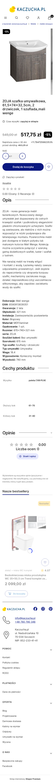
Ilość (4, 150)
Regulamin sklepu (11, 667)
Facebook (7, 766)
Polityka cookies (10, 662)
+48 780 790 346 (25, 621)
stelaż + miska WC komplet (18, 570)
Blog (4, 710)
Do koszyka (19, 593)
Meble (33, 24)
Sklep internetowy (25, 779)
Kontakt (6, 657)
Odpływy (6, 731)
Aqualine (6, 183)
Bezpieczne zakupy (12, 761)
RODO (5, 673)
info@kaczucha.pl (25, 618)
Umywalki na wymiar (12, 736)
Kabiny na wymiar (11, 726)
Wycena (6, 742)
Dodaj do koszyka (23, 166)
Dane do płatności (11, 692)
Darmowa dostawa (11, 721)
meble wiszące (46, 24)
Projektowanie (9, 716)
